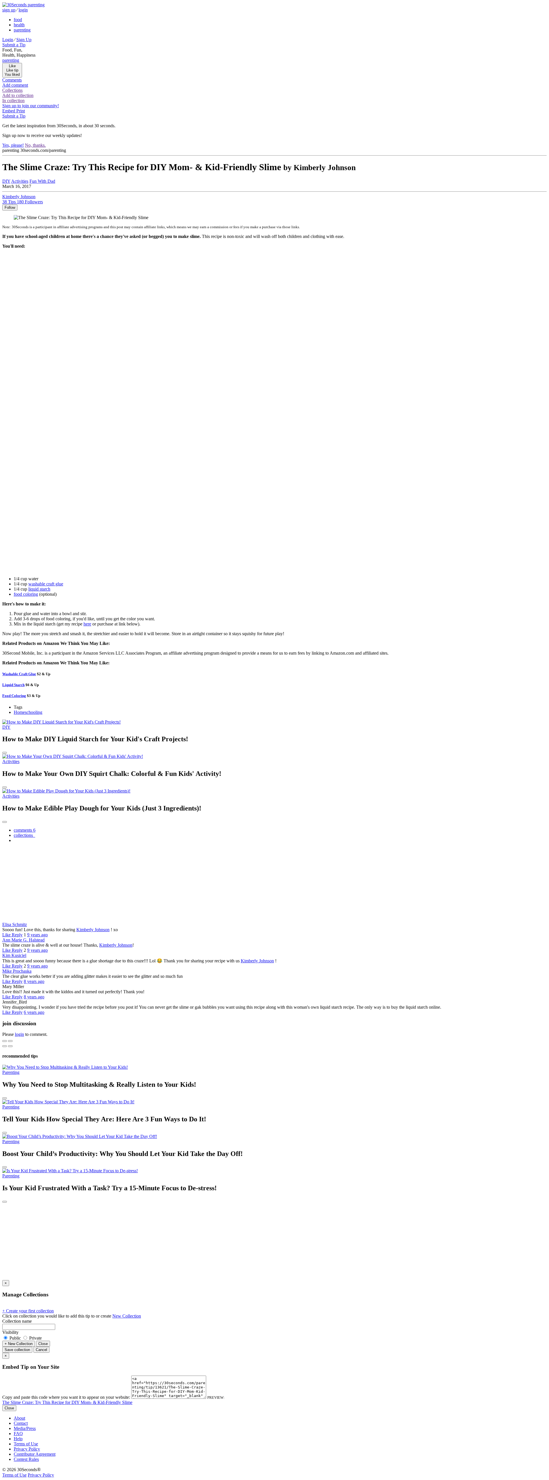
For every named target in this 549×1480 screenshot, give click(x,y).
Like (7, 934)
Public (15, 1338)
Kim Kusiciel (14, 955)
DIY (6, 181)
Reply (17, 934)
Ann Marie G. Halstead (23, 939)
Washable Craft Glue (19, 674)
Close (43, 1344)
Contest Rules (26, 1459)
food (18, 19)
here (87, 623)
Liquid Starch (13, 685)
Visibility (10, 1332)
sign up (8, 9)
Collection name (17, 1321)
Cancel (41, 1350)
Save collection (17, 1350)
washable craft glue (45, 583)
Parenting (10, 1072)
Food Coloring (14, 696)
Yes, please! (13, 145)
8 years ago (34, 981)
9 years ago (37, 934)
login (23, 9)
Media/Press (25, 1428)
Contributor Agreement (34, 1454)
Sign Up (23, 39)
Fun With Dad (42, 181)
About (19, 1418)
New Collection (126, 1316)
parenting (22, 29)
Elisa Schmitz (14, 924)
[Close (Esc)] (4, 1041)
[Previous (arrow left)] (4, 1046)
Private (35, 1338)
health (19, 24)
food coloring (26, 594)
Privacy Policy (27, 1449)
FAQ (18, 1433)
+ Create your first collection (28, 1310)
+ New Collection (19, 1344)
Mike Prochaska (16, 971)
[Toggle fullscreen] (10, 1041)
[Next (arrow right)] (10, 1046)
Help (18, 1438)
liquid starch (39, 589)
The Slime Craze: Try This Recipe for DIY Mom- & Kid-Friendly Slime (67, 1402)
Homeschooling (28, 712)
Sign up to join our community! (30, 105)
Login (7, 39)
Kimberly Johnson (93, 929)
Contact (21, 1423)
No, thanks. (35, 145)
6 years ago (34, 1012)
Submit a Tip (13, 44)
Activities (19, 181)
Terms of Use (26, 1443)
